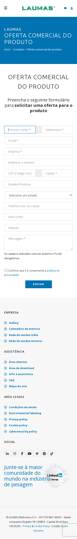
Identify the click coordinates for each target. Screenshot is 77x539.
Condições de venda (22, 407)
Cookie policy (17, 425)
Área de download (21, 368)
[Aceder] (72, 8)
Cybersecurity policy (22, 431)
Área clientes (17, 362)
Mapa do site (17, 386)
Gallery (13, 323)
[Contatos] (65, 8)
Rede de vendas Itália (23, 335)
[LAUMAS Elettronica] (7, 453)
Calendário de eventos (24, 329)
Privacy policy (18, 419)
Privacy (27, 526)
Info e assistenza (20, 374)
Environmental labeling (24, 413)
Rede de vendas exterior (25, 341)
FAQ (11, 380)
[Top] (67, 531)
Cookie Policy (42, 526)
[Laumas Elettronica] (38, 10)
